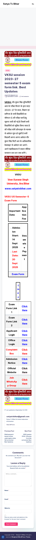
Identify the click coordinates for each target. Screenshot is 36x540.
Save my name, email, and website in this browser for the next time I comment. (16, 518)
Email (7, 499)
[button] (10, 424)
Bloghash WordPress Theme (21, 537)
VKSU (7, 70)
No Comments (25, 96)
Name (7, 490)
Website (7, 508)
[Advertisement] (18, 27)
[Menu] (33, 3)
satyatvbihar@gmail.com (17, 416)
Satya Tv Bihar (11, 3)
